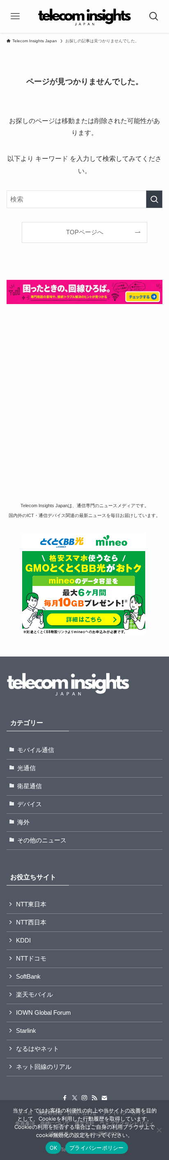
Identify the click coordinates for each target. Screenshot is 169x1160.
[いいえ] (159, 1130)
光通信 (26, 768)
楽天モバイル (34, 994)
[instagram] (84, 1098)
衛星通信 (29, 786)
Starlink (26, 1030)
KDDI (23, 940)
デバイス (29, 804)
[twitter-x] (74, 1098)
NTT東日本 (31, 904)
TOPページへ (84, 232)
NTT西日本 (31, 922)
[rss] (94, 1098)
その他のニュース (41, 840)
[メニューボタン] (15, 16)
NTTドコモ (31, 958)
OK (53, 1147)
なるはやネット (37, 1049)
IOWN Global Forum (43, 1012)
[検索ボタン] (154, 16)
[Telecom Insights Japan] (84, 16)
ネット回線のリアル (43, 1067)
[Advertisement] (84, 404)
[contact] (104, 1098)
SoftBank (28, 976)
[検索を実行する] (154, 199)
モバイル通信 (35, 750)
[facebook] (65, 1098)
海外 (23, 822)
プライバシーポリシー (96, 1147)
